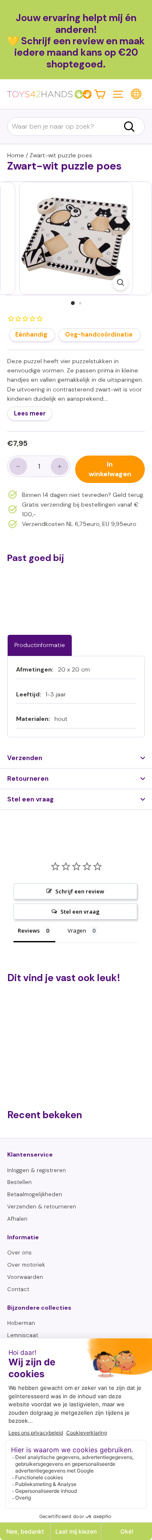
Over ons (19, 1252)
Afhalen (17, 1218)
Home (15, 155)
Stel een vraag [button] (80, 911)
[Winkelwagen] (100, 93)
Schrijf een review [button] (79, 891)
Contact (18, 1289)
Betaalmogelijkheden (34, 1194)
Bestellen (19, 1182)
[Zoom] (120, 282)
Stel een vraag (30, 799)
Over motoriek (26, 1264)
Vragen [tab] (77, 930)
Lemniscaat (22, 1335)
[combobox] (76, 126)
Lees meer (30, 413)
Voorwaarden (25, 1277)
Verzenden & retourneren (41, 1206)
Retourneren (28, 778)
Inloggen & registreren (36, 1170)
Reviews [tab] (29, 930)
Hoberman (21, 1323)
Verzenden (24, 758)
